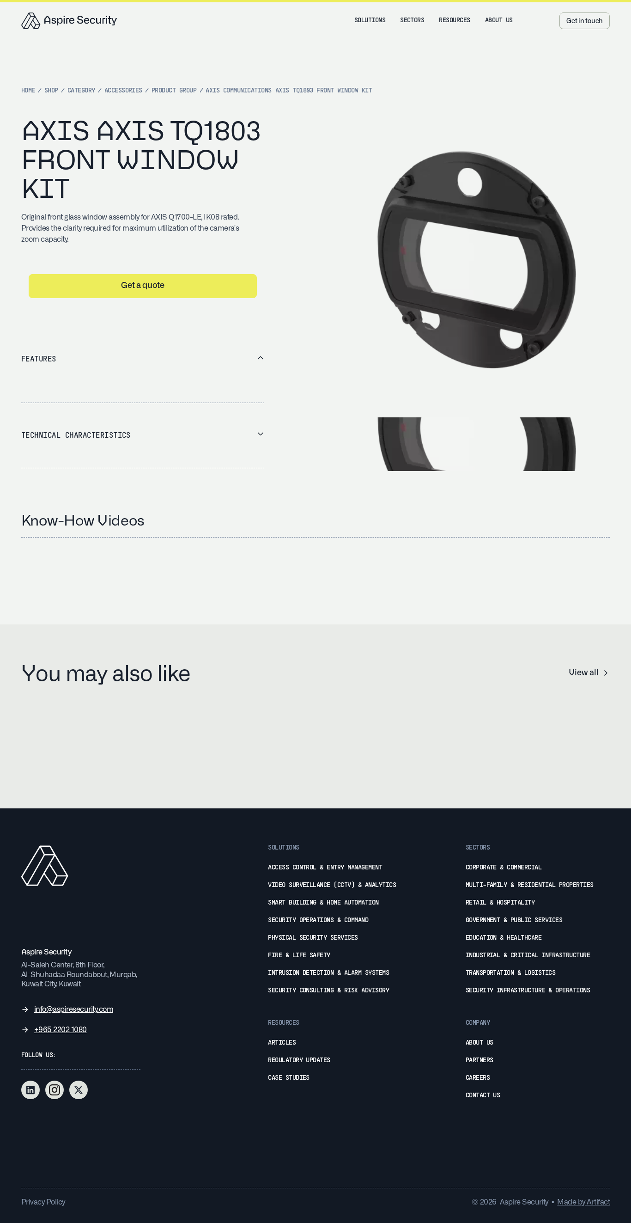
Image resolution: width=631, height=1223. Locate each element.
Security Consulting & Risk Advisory (328, 991)
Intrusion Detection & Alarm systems (328, 973)
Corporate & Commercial (504, 868)
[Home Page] (69, 20)
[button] (370, 20)
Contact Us (483, 1096)
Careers (478, 1078)
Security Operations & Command (318, 920)
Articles (282, 1043)
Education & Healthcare (504, 938)
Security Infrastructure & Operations (528, 991)
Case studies (288, 1078)
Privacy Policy (43, 1202)
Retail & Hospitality (500, 903)
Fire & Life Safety (299, 956)
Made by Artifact (583, 1202)
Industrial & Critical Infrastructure (528, 956)
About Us (479, 1043)
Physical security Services (313, 938)
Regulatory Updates (299, 1061)
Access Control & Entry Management (325, 868)
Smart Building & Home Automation (323, 903)
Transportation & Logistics (511, 973)
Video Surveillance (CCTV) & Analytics (332, 885)
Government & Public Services (514, 920)
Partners (479, 1061)
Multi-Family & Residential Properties (530, 885)
